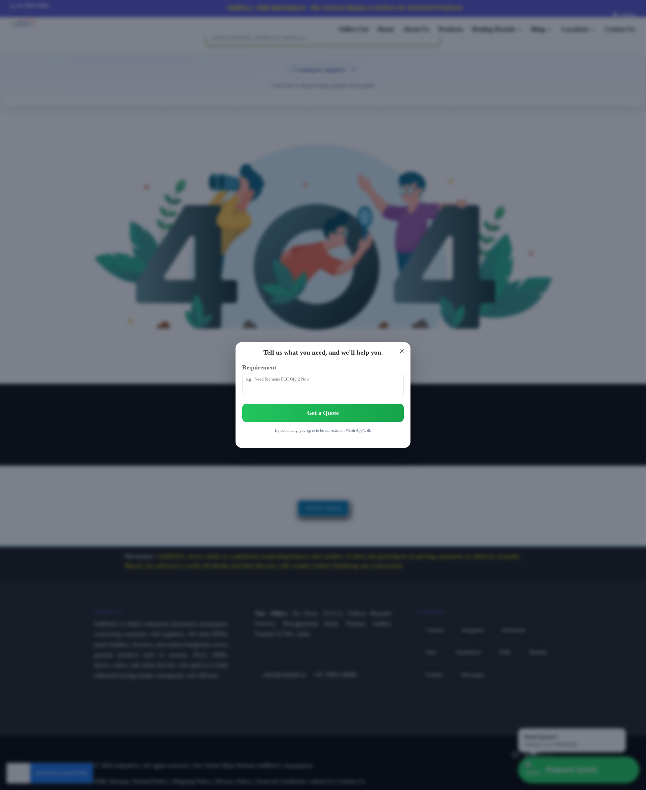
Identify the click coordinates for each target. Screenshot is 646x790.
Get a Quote (323, 412)
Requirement (259, 367)
